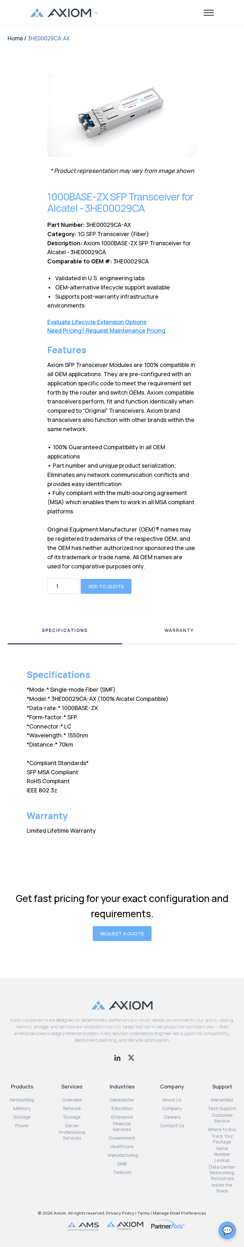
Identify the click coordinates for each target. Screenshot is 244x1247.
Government (122, 1138)
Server (72, 1125)
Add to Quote (106, 586)
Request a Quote (122, 933)
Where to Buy (222, 1129)
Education (122, 1108)
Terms (143, 1213)
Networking (22, 1100)
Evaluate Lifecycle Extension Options (96, 322)
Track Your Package (222, 1139)
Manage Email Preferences (179, 1213)
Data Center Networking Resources (222, 1172)
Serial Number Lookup (222, 1154)
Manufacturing (123, 1155)
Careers (172, 1117)
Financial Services (122, 1126)
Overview (72, 1100)
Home (15, 38)
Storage (22, 1117)
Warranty (179, 630)
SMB (122, 1164)
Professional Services (72, 1135)
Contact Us (172, 1125)
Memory (22, 1108)
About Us (172, 1100)
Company (172, 1108)
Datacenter (122, 1100)
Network (72, 1108)
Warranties (222, 1100)
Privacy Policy (120, 1213)
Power (22, 1125)
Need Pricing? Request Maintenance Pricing (106, 330)
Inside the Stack (222, 1188)
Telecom (122, 1172)
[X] (131, 1057)
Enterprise (122, 1117)
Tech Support (222, 1108)
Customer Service (222, 1118)
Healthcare (122, 1146)
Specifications (65, 630)
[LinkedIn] (118, 1057)
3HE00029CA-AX (49, 38)
